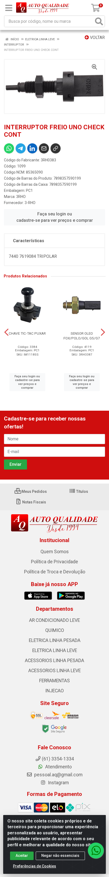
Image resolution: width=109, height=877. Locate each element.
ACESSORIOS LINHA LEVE (54, 670)
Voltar (97, 37)
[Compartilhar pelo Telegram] (21, 148)
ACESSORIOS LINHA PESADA (54, 660)
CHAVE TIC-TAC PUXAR (27, 333)
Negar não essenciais (60, 855)
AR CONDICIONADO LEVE (54, 620)
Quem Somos (54, 551)
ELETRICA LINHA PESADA (54, 640)
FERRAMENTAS (54, 680)
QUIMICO (54, 630)
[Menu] (8, 8)
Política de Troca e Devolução (54, 571)
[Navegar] (6, 332)
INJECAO (54, 690)
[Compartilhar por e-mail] (44, 148)
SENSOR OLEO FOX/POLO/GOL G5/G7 (81, 335)
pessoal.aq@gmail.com (58, 774)
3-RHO (30, 203)
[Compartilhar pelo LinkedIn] (32, 148)
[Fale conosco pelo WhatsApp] (96, 850)
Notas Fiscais (33, 502)
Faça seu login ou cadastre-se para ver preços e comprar (54, 217)
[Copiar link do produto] (56, 148)
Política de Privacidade (54, 561)
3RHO (21, 196)
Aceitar (22, 855)
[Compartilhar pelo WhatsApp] (9, 148)
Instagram (58, 782)
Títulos (81, 491)
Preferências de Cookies (34, 866)
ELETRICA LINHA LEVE (54, 650)
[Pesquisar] (99, 21)
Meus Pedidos (34, 491)
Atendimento (58, 766)
